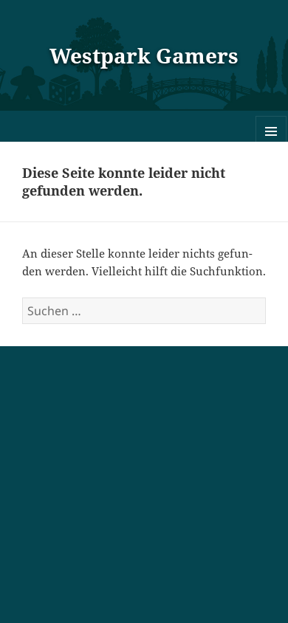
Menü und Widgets (271, 146)
